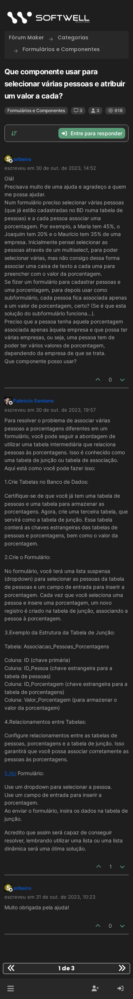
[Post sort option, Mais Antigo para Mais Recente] (14, 133)
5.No (10, 773)
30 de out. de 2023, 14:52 (66, 168)
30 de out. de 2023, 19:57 (66, 410)
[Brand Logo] (48, 17)
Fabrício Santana (33, 401)
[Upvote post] (98, 379)
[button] (10, 988)
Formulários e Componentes (36, 110)
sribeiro (22, 159)
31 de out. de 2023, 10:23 (65, 897)
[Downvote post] (122, 379)
